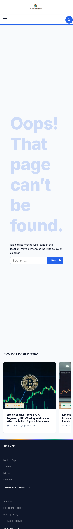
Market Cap (9, 460)
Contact (7, 479)
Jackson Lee (29, 425)
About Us (8, 501)
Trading (7, 466)
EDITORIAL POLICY (13, 508)
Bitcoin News (14, 405)
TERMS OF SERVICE (13, 520)
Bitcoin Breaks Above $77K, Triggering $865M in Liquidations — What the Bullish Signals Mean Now (28, 418)
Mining (6, 473)
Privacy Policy (10, 514)
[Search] (69, 20)
